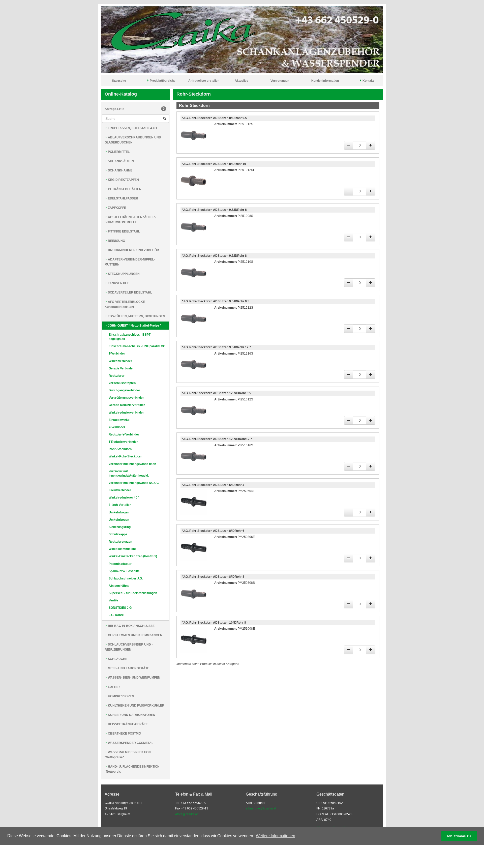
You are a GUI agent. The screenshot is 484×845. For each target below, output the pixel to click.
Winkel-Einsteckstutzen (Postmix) (133, 556)
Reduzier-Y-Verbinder (124, 434)
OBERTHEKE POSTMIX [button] (124, 733)
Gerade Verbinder (121, 368)
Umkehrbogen (119, 512)
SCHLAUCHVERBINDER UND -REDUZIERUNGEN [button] (129, 647)
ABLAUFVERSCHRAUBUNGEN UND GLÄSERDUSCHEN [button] (133, 140)
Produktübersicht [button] (162, 80)
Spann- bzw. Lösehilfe (124, 571)
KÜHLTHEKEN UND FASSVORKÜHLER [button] (135, 705)
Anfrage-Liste (135, 109)
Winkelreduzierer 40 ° (124, 497)
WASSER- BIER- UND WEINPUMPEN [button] (133, 677)
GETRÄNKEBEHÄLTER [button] (124, 189)
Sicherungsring (120, 527)
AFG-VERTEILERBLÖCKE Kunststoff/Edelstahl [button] (125, 304)
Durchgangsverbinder (124, 390)
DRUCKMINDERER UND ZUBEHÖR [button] (133, 250)
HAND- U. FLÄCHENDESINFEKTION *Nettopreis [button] (132, 769)
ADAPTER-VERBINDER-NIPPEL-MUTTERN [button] (130, 262)
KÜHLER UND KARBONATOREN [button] (131, 715)
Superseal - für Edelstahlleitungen (133, 593)
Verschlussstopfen (122, 383)
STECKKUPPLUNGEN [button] (123, 274)
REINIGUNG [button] (116, 241)
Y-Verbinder (117, 427)
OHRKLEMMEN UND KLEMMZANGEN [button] (134, 635)
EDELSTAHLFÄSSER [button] (122, 198)
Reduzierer (117, 375)
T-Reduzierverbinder (123, 442)
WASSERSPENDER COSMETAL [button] (130, 743)
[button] (297, 836)
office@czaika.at (186, 814)
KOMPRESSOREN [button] (120, 696)
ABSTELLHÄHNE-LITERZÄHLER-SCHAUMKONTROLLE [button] (130, 219)
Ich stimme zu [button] (459, 836)
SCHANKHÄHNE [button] (119, 170)
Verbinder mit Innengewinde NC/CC (134, 483)
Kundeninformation (325, 80)
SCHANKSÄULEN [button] (120, 161)
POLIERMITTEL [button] (118, 152)
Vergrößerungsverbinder (126, 397)
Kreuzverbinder (120, 490)
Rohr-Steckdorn (120, 449)
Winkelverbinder (120, 361)
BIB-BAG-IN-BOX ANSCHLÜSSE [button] (131, 626)
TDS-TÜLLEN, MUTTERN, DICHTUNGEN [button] (136, 316)
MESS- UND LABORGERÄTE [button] (128, 668)
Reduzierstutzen (120, 541)
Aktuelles (241, 80)
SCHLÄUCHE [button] (117, 659)
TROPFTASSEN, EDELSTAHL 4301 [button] (132, 128)
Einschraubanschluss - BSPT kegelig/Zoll (129, 337)
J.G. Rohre (116, 615)
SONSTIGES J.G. (120, 607)
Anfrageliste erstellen (203, 80)
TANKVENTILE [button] (118, 283)
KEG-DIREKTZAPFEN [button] (123, 180)
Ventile (113, 600)
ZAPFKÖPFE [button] (116, 208)
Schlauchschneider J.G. (126, 578)
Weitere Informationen (275, 836)
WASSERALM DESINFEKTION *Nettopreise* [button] (128, 754)
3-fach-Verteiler (120, 505)
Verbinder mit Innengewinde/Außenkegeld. (129, 473)
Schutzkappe (118, 534)
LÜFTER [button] (113, 687)
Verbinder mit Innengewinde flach (132, 464)
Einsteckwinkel (119, 420)
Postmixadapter (120, 564)
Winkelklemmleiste (122, 549)
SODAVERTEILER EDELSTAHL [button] (129, 292)
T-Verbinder (117, 353)
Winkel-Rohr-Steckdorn (125, 456)
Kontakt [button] (368, 80)
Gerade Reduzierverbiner (127, 405)
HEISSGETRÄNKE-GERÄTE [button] (127, 724)
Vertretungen (279, 80)
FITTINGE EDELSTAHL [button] (123, 231)
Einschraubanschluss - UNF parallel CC (137, 346)
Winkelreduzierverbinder (126, 412)
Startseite (119, 80)
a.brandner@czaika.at (261, 808)
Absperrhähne (119, 586)
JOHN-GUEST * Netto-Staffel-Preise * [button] (134, 325)
